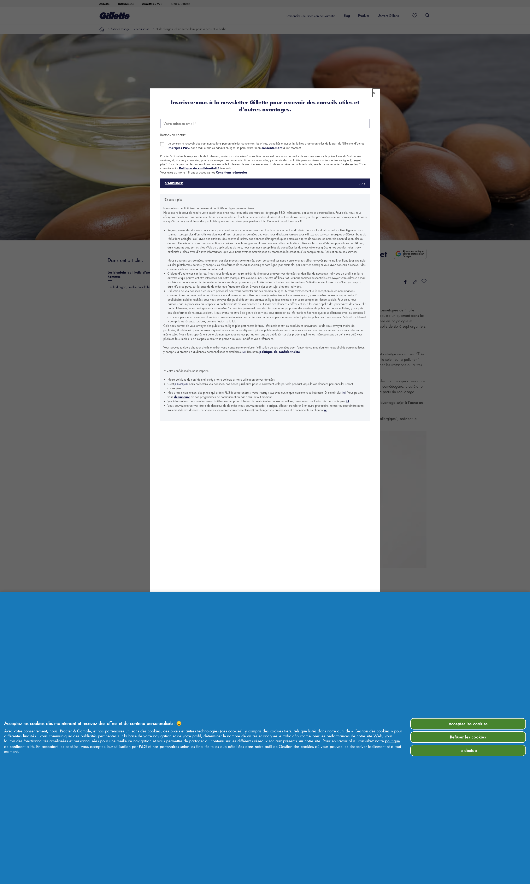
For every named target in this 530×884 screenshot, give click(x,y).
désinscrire (182, 397)
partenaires (114, 731)
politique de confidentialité (279, 352)
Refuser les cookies (468, 737)
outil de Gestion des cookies (289, 746)
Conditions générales (231, 172)
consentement (271, 148)
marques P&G (179, 148)
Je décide (468, 750)
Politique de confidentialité (199, 168)
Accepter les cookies (468, 723)
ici (244, 352)
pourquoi (181, 384)
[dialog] (265, 442)
